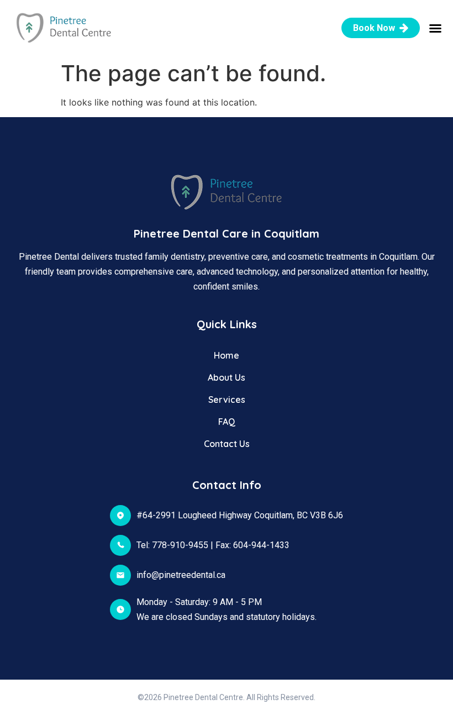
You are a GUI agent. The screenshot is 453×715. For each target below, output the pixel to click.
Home (226, 355)
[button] (435, 28)
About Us (226, 377)
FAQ (226, 421)
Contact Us (227, 443)
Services (226, 399)
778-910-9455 (180, 545)
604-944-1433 (261, 545)
